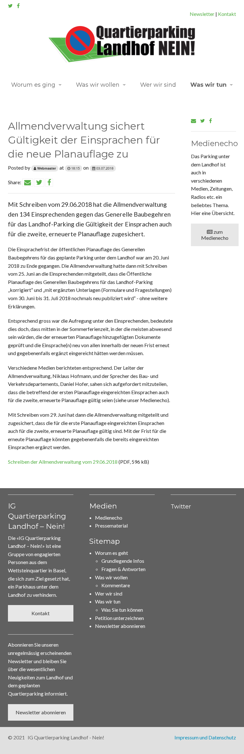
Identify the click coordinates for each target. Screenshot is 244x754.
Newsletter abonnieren (41, 712)
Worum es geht (111, 553)
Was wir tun (208, 84)
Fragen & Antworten (123, 569)
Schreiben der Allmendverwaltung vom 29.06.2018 (63, 462)
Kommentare (115, 585)
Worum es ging (33, 84)
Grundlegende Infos (122, 561)
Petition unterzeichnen (119, 618)
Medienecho (108, 518)
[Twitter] (10, 6)
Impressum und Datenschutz (205, 737)
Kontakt (227, 14)
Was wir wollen (97, 84)
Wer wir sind (158, 84)
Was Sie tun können (122, 610)
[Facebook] (18, 6)
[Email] (193, 121)
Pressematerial (111, 525)
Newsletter (202, 14)
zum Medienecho (214, 235)
